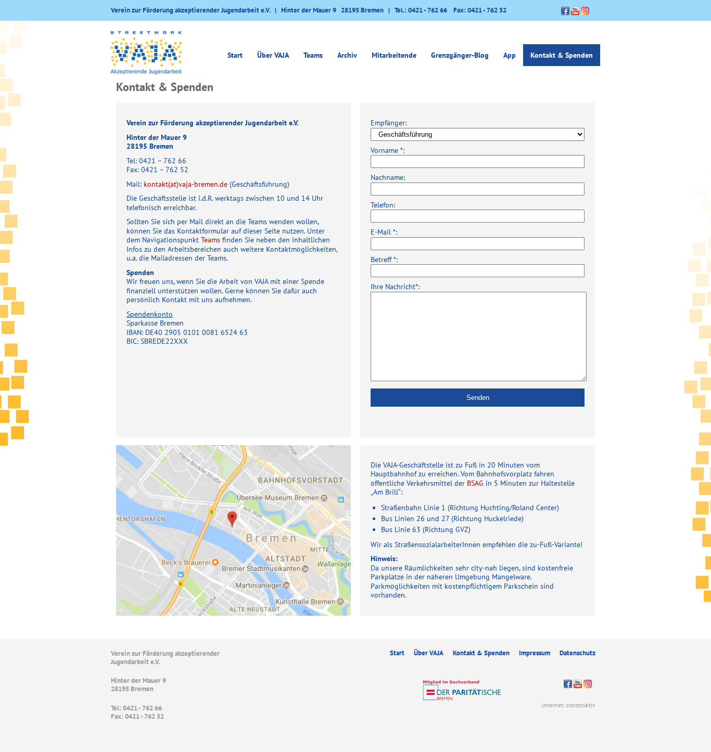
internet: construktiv (568, 705)
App (509, 55)
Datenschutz (577, 653)
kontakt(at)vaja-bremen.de (185, 184)
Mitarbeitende (394, 55)
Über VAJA (428, 653)
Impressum (534, 653)
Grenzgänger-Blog (460, 55)
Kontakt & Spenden (561, 55)
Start (235, 55)
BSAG (475, 483)
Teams (313, 55)
